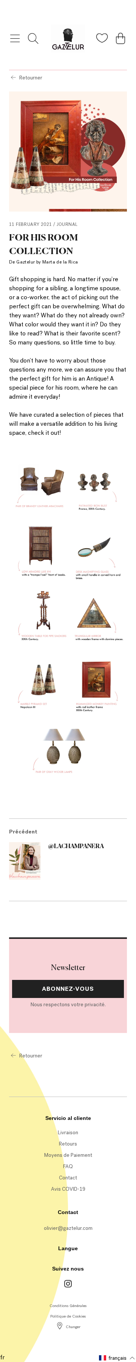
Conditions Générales (68, 1306)
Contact (68, 1177)
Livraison (68, 1132)
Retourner (30, 77)
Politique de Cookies (68, 1316)
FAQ (68, 1166)
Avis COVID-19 (68, 1189)
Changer (73, 1327)
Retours (68, 1143)
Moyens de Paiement (68, 1155)
